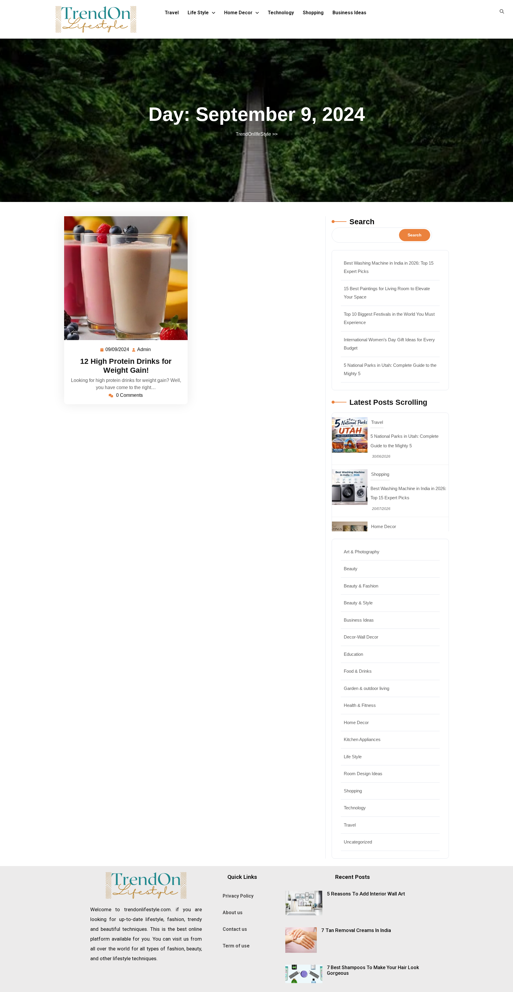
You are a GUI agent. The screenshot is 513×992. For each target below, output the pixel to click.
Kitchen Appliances (362, 739)
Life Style (198, 12)
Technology (281, 12)
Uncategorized (358, 841)
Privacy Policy (238, 896)
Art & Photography (361, 551)
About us (233, 912)
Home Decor (238, 12)
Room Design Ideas (363, 773)
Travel (172, 12)
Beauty (350, 568)
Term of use (236, 946)
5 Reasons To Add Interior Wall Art (366, 894)
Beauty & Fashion (361, 585)
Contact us (235, 929)
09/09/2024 (117, 348)
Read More (123, 277)
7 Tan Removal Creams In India (356, 930)
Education (353, 654)
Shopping (313, 12)
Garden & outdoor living (366, 688)
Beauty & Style (358, 602)
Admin (144, 348)
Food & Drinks (358, 671)
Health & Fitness (360, 705)
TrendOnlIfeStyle (253, 134)
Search (361, 221)
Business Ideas (349, 12)
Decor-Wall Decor (361, 636)
